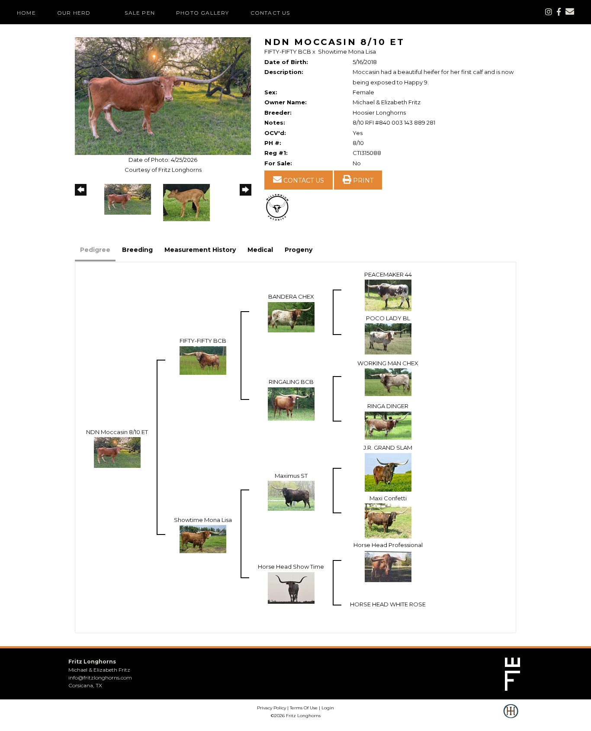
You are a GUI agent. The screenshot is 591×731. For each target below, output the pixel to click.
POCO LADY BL (388, 318)
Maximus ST (291, 475)
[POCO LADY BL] (388, 338)
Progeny (298, 250)
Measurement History (200, 250)
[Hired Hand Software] (511, 717)
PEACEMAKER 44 (388, 274)
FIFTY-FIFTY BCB (287, 51)
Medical (260, 250)
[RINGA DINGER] (388, 424)
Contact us (303, 180)
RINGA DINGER (387, 406)
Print (362, 180)
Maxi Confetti (388, 498)
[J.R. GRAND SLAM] (388, 471)
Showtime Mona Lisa (347, 51)
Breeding (137, 250)
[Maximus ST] (291, 495)
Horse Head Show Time (291, 566)
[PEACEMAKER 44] (388, 294)
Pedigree (95, 250)
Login (327, 708)
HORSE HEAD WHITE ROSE (388, 604)
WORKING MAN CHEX (387, 363)
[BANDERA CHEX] (291, 316)
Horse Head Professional (388, 544)
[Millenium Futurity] (279, 206)
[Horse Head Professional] (388, 565)
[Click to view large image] (163, 95)
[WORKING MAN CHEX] (388, 381)
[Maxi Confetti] (388, 520)
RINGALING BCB (291, 381)
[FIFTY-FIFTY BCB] (203, 359)
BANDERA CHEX (291, 296)
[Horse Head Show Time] (291, 586)
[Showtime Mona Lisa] (203, 538)
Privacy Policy (271, 708)
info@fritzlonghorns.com (100, 677)
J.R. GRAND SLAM (387, 447)
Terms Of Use (304, 708)
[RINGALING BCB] (291, 402)
